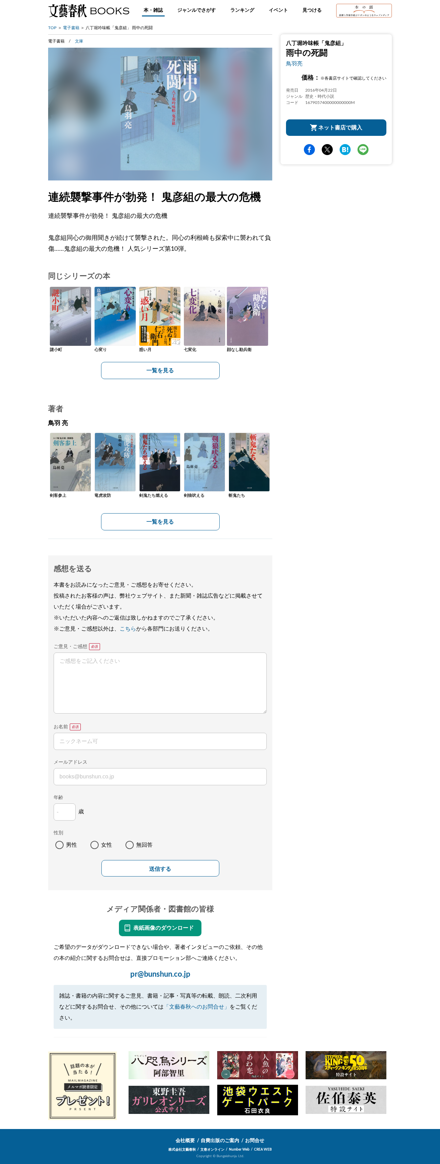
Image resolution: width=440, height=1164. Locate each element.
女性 (106, 845)
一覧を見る (160, 370)
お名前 (61, 727)
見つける (312, 10)
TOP (52, 28)
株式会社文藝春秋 (182, 1149)
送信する (160, 869)
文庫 (79, 41)
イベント (278, 10)
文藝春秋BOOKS (88, 10)
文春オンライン (212, 1149)
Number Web (239, 1149)
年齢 (58, 797)
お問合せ (254, 1140)
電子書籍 (71, 28)
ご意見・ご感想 (70, 646)
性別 (58, 833)
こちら (128, 629)
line (363, 149)
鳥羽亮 (294, 64)
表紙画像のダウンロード (163, 928)
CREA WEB (263, 1149)
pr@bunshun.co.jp (160, 974)
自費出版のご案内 (220, 1140)
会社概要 (185, 1140)
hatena (345, 149)
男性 (71, 845)
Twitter (327, 149)
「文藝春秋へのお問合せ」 (197, 1007)
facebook (309, 149)
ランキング (242, 10)
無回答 (144, 845)
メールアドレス (70, 762)
